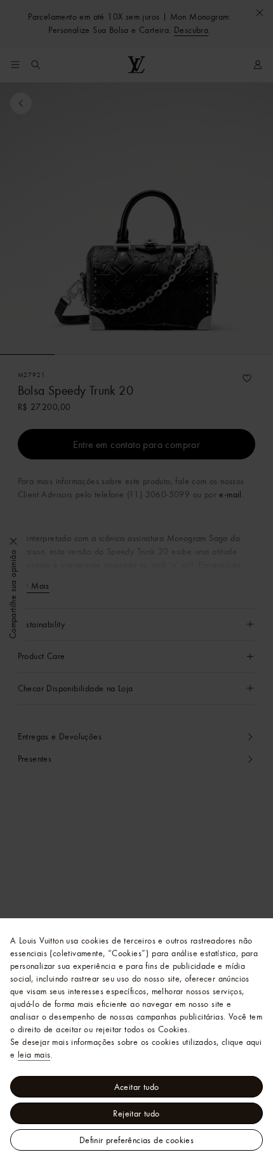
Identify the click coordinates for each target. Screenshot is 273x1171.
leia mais (34, 1054)
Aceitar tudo (136, 1086)
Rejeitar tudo (136, 1113)
